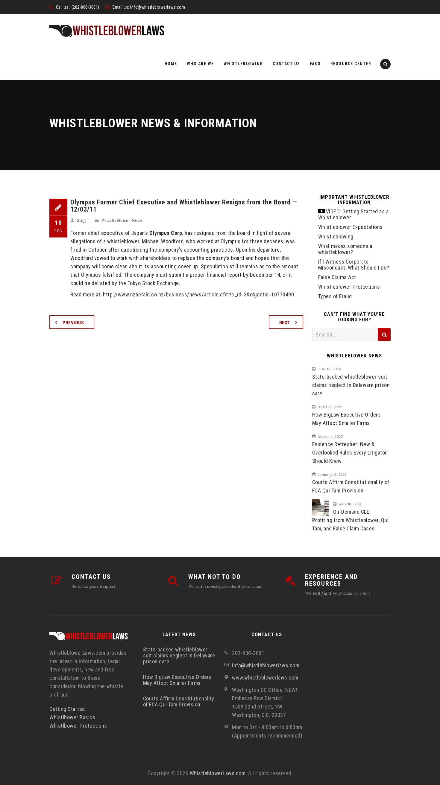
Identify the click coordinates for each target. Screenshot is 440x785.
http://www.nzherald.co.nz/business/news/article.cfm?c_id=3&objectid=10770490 (198, 294)
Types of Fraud (335, 296)
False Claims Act (337, 277)
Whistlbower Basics (72, 717)
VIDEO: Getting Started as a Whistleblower (353, 214)
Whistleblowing (243, 63)
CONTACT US (91, 576)
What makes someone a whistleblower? (345, 249)
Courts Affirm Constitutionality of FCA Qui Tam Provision (350, 486)
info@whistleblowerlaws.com (157, 7)
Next (284, 322)
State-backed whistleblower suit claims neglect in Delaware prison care (351, 385)
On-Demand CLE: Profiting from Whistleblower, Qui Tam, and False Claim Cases (350, 520)
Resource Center (350, 63)
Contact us (286, 63)
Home (171, 63)
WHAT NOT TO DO (214, 576)
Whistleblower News (122, 220)
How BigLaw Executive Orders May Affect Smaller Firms (346, 418)
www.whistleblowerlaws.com (265, 677)
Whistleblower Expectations (350, 227)
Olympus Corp (165, 233)
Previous (73, 322)
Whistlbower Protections (78, 726)
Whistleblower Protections (349, 287)
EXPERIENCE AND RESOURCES (331, 580)
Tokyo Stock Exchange (153, 283)
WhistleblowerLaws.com (218, 773)
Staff (82, 220)
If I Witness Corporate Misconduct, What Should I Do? (353, 264)
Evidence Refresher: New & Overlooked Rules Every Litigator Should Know (349, 452)
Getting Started (67, 709)
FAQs (315, 63)
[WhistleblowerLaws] (106, 30)
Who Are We (200, 63)
